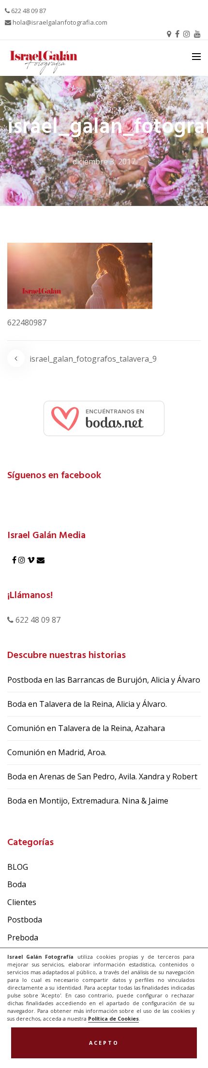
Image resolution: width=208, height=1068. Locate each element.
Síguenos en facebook (54, 475)
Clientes (21, 902)
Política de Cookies (113, 1018)
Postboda (24, 919)
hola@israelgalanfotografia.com (59, 22)
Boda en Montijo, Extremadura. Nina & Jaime (87, 800)
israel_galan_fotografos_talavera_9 (93, 358)
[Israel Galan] (104, 417)
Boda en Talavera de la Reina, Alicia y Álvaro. (87, 704)
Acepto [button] (104, 1042)
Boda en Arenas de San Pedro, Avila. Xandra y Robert (102, 776)
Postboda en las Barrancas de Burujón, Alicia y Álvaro (103, 679)
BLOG (17, 867)
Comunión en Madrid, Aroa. (56, 752)
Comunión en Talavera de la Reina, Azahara (86, 728)
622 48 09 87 (28, 10)
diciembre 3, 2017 (104, 161)
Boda (16, 884)
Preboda (22, 937)
